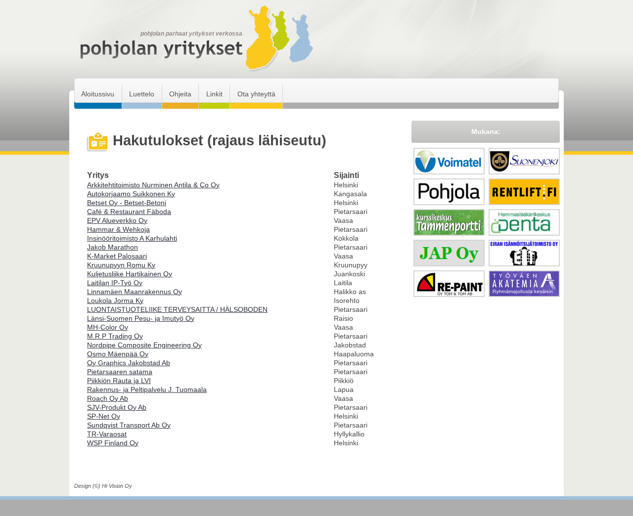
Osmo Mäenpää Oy (117, 354)
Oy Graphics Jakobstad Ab (128, 363)
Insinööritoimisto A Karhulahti (132, 238)
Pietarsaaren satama (119, 372)
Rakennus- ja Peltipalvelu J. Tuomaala (147, 389)
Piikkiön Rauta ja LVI (119, 381)
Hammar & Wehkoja (118, 229)
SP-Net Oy (103, 416)
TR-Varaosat (107, 434)
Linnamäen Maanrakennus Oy (134, 292)
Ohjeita (180, 94)
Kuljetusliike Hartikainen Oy (129, 274)
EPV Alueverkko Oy (117, 220)
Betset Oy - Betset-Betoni (126, 203)
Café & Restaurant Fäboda (129, 211)
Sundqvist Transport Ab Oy (129, 425)
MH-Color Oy (107, 327)
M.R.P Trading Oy (115, 336)
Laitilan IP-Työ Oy (114, 283)
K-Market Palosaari (117, 256)
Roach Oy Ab (107, 398)
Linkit (214, 94)
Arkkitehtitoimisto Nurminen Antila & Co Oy (153, 185)
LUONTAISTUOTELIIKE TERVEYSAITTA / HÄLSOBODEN (177, 309)
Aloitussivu (97, 94)
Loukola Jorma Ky (115, 300)
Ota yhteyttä (256, 94)
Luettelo (141, 94)
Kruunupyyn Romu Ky (121, 265)
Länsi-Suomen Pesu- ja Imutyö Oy (140, 318)
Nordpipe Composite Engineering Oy (144, 345)
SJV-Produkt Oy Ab (116, 407)
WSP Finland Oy (112, 443)
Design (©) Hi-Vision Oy (103, 486)
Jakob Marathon (112, 247)
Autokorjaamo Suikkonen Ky (131, 194)
